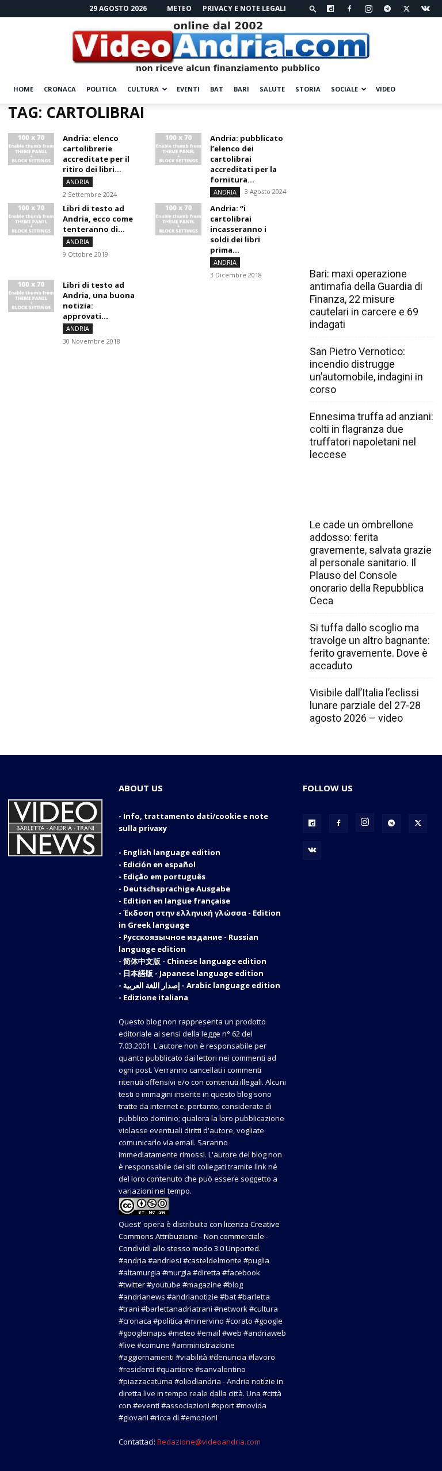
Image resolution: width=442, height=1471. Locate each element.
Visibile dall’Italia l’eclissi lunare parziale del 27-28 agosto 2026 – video (365, 705)
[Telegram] (387, 8)
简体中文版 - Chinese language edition (194, 961)
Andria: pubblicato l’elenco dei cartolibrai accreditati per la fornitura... (246, 159)
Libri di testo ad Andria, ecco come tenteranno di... (98, 218)
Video (385, 89)
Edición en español (159, 864)
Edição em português (164, 876)
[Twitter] (406, 8)
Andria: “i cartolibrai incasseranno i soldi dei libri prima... (238, 229)
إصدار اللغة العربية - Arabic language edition (201, 985)
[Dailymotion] (330, 8)
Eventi (188, 89)
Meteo (179, 8)
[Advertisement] (368, 161)
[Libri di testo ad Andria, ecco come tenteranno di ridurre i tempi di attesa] (31, 219)
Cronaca (60, 89)
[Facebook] (349, 8)
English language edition (171, 852)
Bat (216, 89)
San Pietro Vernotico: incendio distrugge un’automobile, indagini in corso (366, 370)
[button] (313, 8)
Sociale (344, 89)
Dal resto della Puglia (364, 248)
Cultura (143, 89)
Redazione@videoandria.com (209, 1441)
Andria (77, 181)
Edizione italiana (155, 997)
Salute (272, 89)
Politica (101, 89)
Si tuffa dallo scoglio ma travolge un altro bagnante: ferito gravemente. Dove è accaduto (370, 647)
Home (23, 89)
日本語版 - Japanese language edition (193, 973)
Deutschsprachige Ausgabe (176, 888)
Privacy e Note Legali (244, 8)
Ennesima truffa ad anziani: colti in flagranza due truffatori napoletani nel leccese (371, 435)
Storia (308, 89)
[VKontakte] (425, 8)
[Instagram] (368, 8)
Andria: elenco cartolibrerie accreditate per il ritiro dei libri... (96, 153)
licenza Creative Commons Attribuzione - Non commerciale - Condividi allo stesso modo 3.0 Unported (199, 1236)
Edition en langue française (176, 900)
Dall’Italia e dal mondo (365, 499)
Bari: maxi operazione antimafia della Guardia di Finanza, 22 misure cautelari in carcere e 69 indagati (366, 299)
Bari (241, 89)
